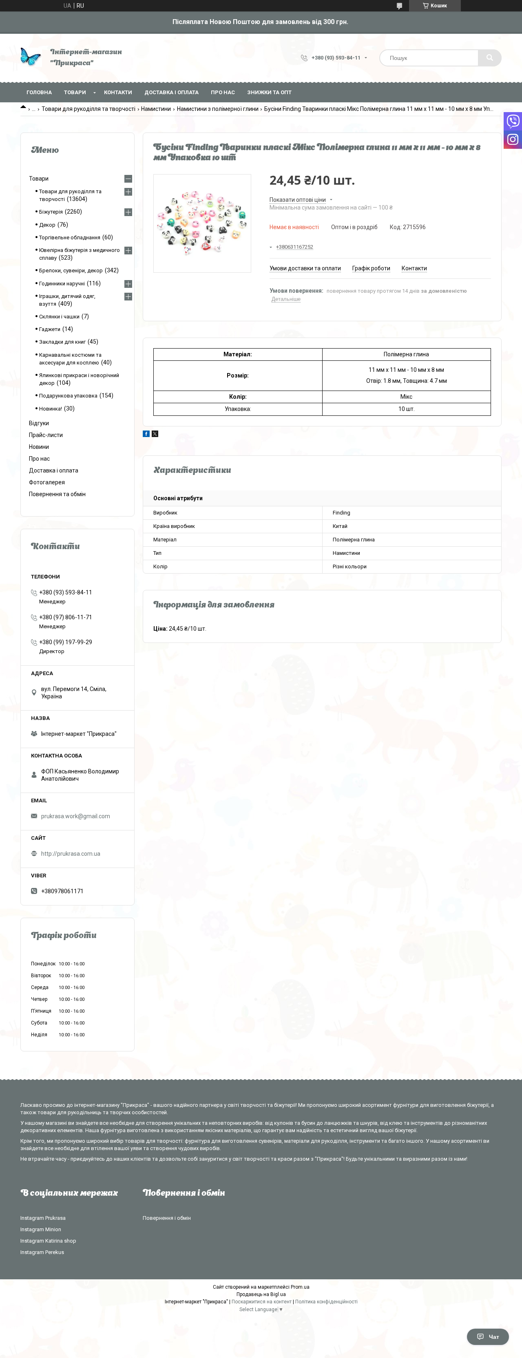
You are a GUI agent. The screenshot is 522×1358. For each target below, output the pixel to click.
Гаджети (49, 329)
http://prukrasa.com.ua (70, 853)
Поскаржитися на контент (262, 1302)
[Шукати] (490, 57)
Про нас (223, 92)
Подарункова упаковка (68, 396)
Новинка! (50, 409)
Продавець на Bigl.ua (261, 1294)
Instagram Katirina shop (48, 1241)
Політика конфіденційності (326, 1302)
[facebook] (146, 435)
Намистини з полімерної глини (218, 109)
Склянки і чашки (59, 317)
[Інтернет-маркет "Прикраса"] (31, 58)
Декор (47, 225)
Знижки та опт (269, 92)
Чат (494, 1337)
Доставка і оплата (171, 92)
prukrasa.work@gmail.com (75, 816)
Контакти (118, 92)
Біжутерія (51, 212)
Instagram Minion (40, 1229)
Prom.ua (300, 1287)
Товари (75, 92)
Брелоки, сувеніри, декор (71, 270)
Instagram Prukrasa (43, 1218)
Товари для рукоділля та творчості (88, 109)
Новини (39, 447)
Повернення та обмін (57, 494)
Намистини (156, 109)
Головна (39, 92)
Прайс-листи (46, 435)
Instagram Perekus (42, 1252)
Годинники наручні (62, 283)
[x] (155, 435)
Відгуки (39, 423)
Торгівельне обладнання (69, 237)
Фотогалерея (47, 482)
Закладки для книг (62, 342)
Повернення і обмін (167, 1218)
